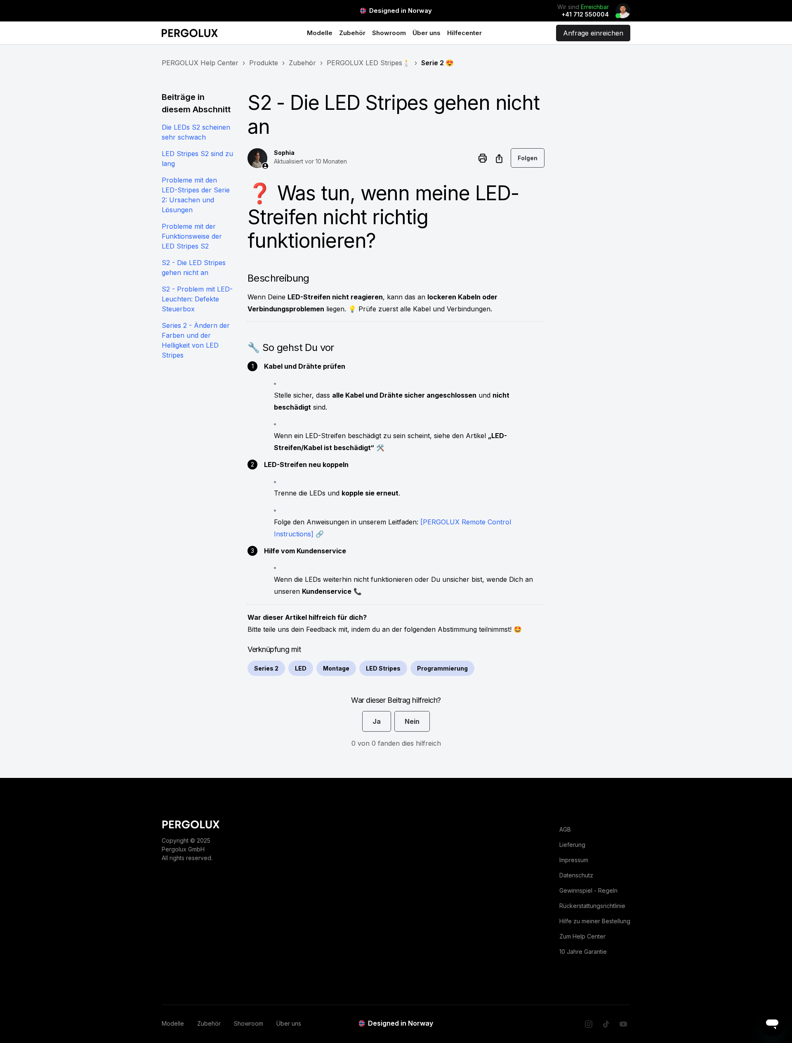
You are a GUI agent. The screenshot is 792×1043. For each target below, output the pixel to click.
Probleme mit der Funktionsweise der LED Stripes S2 (192, 236)
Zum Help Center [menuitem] (582, 936)
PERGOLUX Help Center (200, 63)
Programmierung (442, 668)
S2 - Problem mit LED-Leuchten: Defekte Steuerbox (197, 299)
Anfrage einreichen (593, 33)
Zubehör (352, 33)
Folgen (527, 157)
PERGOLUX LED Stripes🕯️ (368, 63)
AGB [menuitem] (565, 829)
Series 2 (266, 668)
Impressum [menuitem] (573, 859)
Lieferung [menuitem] (572, 844)
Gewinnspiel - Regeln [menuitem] (588, 890)
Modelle (319, 33)
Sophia (284, 152)
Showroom (389, 33)
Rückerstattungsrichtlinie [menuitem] (592, 905)
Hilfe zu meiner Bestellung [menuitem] (594, 920)
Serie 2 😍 (437, 63)
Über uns (426, 33)
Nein (412, 721)
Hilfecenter (464, 33)
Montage (336, 668)
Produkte (263, 63)
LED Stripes (383, 668)
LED (300, 668)
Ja (376, 721)
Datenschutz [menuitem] (576, 875)
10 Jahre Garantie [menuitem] (583, 951)
